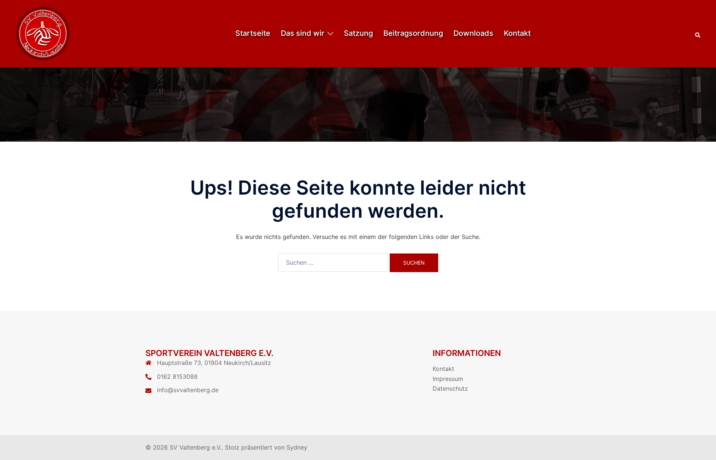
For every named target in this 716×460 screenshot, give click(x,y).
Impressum (448, 378)
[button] (698, 33)
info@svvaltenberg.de (188, 390)
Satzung (358, 33)
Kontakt (517, 33)
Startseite (252, 33)
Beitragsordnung (413, 33)
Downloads (473, 33)
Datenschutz (450, 388)
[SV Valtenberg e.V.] (43, 33)
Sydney (296, 447)
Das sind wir (302, 33)
